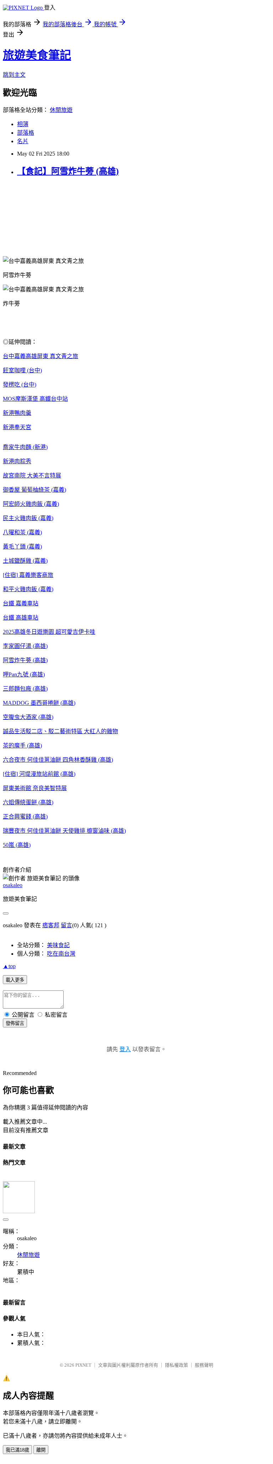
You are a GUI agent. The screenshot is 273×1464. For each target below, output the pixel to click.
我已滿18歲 (17, 1450)
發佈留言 (15, 1023)
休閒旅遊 (61, 110)
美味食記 (58, 945)
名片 (22, 141)
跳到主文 (14, 75)
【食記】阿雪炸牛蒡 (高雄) (68, 171)
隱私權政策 (176, 1365)
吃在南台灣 (61, 954)
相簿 (22, 124)
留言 (66, 925)
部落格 (25, 133)
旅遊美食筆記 (37, 55)
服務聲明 (204, 1365)
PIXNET (83, 1365)
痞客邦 (50, 925)
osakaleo (12, 885)
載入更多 (15, 980)
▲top (9, 966)
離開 (41, 1450)
